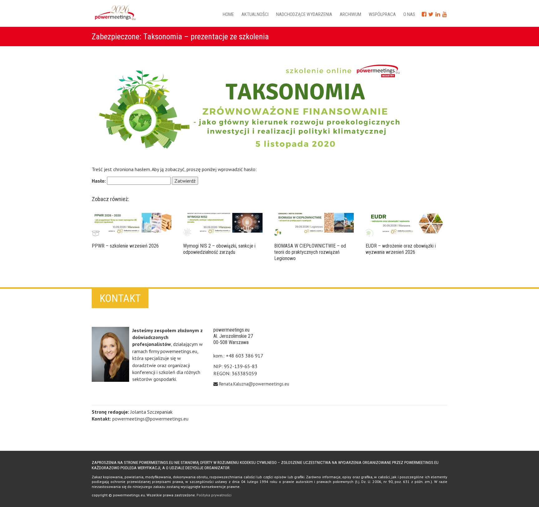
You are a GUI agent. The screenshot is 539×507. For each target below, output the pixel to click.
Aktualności (255, 14)
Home (228, 14)
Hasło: (99, 181)
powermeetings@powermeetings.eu (150, 419)
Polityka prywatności (214, 495)
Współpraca (382, 14)
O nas (409, 14)
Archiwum (350, 14)
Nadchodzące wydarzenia (304, 14)
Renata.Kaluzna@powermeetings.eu (254, 384)
